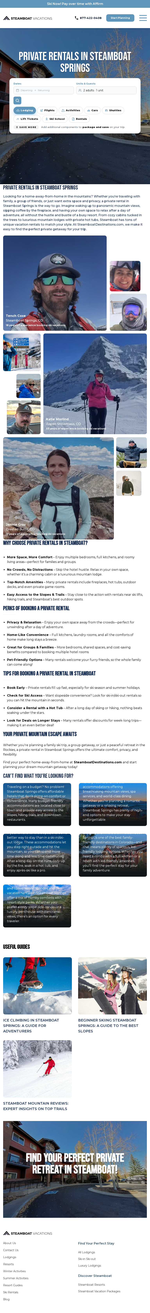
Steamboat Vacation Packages (99, 1291)
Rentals (81, 118)
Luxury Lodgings (89, 1265)
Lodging (27, 110)
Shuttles (115, 110)
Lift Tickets (29, 118)
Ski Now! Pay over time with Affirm (75, 4)
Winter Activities (14, 1271)
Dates (17, 83)
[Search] (17, 100)
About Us (9, 1243)
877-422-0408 (91, 18)
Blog (6, 1299)
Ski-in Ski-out (87, 1259)
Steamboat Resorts (91, 1284)
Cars (94, 110)
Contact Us (10, 1250)
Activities (73, 110)
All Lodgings (86, 1252)
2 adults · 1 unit (93, 90)
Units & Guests (86, 83)
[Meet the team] (125, 276)
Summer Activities (15, 1278)
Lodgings (9, 1257)
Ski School (57, 118)
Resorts (8, 1264)
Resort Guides (12, 1285)
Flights (49, 110)
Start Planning (120, 17)
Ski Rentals (10, 1292)
